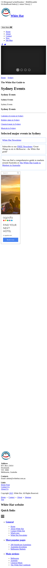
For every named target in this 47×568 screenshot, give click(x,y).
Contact (9, 36)
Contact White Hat (18, 531)
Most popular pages (15, 540)
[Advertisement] (23, 347)
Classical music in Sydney (11, 124)
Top (2, 499)
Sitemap (28, 497)
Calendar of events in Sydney (12, 116)
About (8, 34)
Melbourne (15, 558)
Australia (14, 561)
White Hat (17, 15)
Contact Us (5, 487)
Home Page (5, 485)
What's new (15, 533)
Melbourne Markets (18, 549)
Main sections (12, 554)
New (8, 38)
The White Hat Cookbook (20, 565)
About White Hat (17, 529)
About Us (4, 489)
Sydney (10, 78)
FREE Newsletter (25, 146)
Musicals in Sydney (8, 128)
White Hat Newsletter (11, 140)
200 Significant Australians (21, 545)
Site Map (9, 40)
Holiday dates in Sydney (10, 120)
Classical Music (17, 563)
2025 (11, 493)
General (10, 522)
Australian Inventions (19, 547)
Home (8, 32)
